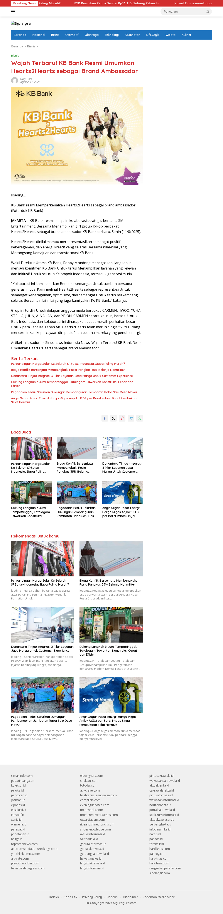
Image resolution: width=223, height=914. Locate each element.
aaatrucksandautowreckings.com (34, 849)
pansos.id (156, 839)
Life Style (152, 35)
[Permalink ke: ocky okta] (14, 80)
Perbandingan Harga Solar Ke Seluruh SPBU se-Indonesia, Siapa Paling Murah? (68, 364)
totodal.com (88, 785)
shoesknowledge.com (95, 829)
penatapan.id (20, 834)
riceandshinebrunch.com (97, 824)
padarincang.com (23, 780)
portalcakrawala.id (162, 810)
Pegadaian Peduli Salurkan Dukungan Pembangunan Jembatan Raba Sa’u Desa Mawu (74, 392)
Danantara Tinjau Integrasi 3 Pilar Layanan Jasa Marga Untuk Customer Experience (72, 376)
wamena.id (18, 824)
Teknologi (112, 35)
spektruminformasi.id (164, 815)
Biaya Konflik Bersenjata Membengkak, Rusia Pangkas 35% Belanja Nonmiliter (68, 370)
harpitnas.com (159, 858)
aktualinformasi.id (92, 834)
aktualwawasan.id (161, 819)
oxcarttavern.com (92, 819)
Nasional (38, 35)
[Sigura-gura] (21, 23)
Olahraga (92, 35)
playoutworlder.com (25, 863)
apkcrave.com (90, 790)
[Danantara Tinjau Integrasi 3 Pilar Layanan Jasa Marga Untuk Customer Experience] (122, 448)
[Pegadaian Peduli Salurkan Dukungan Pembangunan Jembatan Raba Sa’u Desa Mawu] (77, 492)
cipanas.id (18, 805)
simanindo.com (22, 775)
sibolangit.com (159, 873)
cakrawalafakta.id (161, 790)
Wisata (171, 35)
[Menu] (14, 11)
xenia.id (16, 819)
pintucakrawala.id (161, 775)
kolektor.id (18, 785)
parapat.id (18, 829)
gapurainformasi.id (93, 844)
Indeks (54, 897)
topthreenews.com (24, 844)
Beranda (20, 35)
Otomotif (72, 35)
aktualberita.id (159, 785)
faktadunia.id (89, 839)
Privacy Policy (92, 897)
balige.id (16, 839)
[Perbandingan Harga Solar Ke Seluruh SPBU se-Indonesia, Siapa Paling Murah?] (31, 448)
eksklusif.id (18, 810)
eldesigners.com (91, 775)
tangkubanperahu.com (165, 868)
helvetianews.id (90, 858)
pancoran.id (19, 795)
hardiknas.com (159, 849)
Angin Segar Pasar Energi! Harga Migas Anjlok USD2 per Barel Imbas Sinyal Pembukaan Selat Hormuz (74, 400)
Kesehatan (132, 35)
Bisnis (55, 35)
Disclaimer (130, 897)
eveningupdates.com (94, 805)
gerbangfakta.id (160, 824)
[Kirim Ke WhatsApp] (139, 418)
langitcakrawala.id (92, 863)
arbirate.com (20, 858)
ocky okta (26, 79)
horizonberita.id (160, 805)
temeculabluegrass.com (28, 868)
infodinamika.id (160, 829)
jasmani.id (18, 800)
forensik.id (156, 844)
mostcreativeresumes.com (99, 815)
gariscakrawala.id (92, 849)
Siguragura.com (125, 903)
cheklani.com (89, 780)
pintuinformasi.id (161, 795)
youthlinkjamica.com (25, 854)
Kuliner (186, 35)
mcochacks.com (91, 810)
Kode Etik (70, 897)
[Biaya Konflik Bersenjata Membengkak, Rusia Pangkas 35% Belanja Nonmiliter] (77, 448)
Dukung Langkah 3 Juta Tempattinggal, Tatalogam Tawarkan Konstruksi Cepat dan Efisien (72, 384)
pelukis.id (17, 790)
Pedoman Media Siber (159, 897)
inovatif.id (18, 815)
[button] (207, 11)
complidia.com (90, 800)
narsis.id (155, 834)
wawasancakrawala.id (164, 780)
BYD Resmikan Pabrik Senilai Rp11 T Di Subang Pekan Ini (92, 3)
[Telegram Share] (131, 418)
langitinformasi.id (92, 868)
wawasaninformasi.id (164, 800)
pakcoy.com (157, 854)
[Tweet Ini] (113, 418)
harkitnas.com (159, 863)
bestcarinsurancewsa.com (98, 795)
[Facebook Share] (104, 418)
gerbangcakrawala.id (94, 854)
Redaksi (112, 897)
